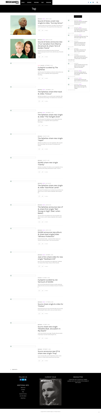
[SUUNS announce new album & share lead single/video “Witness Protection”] (23, 237)
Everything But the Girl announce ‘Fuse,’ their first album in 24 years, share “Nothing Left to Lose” (80, 30)
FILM (42, 2)
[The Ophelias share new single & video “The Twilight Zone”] (23, 119)
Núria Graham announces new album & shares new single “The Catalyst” (80, 87)
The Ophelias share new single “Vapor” (50, 139)
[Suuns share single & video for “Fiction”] (23, 308)
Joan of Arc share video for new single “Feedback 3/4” (50, 258)
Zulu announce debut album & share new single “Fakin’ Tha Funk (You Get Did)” (80, 73)
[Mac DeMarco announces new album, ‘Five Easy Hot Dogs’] (71, 50)
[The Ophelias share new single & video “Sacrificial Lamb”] (23, 190)
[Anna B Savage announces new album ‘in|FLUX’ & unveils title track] (71, 80)
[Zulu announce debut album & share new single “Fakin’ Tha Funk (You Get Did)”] (71, 72)
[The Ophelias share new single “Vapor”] (23, 143)
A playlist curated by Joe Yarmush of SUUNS (48, 281)
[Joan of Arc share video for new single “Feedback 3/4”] (23, 261)
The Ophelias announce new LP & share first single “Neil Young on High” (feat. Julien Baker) (50, 210)
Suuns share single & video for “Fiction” (50, 305)
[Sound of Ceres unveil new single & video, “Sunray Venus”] (23, 25)
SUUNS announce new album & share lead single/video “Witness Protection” (50, 234)
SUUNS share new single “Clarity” (48, 163)
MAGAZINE (48, 2)
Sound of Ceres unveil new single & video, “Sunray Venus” (50, 22)
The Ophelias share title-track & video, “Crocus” (50, 93)
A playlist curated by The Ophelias (48, 68)
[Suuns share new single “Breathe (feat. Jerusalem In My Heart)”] (23, 332)
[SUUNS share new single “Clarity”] (23, 166)
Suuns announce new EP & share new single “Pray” (49, 352)
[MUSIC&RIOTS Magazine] (12, 2)
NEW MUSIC (40, 18)
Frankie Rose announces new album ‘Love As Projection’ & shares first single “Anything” (79, 44)
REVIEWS (29, 2)
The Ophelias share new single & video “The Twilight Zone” (50, 116)
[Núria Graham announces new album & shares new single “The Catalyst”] (71, 86)
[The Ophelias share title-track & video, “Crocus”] (23, 96)
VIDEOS (43, 18)
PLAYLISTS (42, 65)
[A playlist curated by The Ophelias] (23, 72)
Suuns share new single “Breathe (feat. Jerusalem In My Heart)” (49, 329)
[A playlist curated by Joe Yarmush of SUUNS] (23, 284)
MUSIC (23, 2)
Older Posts (14, 369)
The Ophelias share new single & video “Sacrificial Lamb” (50, 186)
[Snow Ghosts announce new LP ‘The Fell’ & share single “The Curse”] (71, 36)
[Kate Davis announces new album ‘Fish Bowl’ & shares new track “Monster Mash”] (71, 22)
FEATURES (36, 2)
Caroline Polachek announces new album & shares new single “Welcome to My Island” (80, 66)
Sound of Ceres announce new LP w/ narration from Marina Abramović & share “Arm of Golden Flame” (50, 45)
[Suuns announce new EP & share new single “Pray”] (23, 355)
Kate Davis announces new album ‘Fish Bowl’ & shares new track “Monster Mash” (80, 23)
